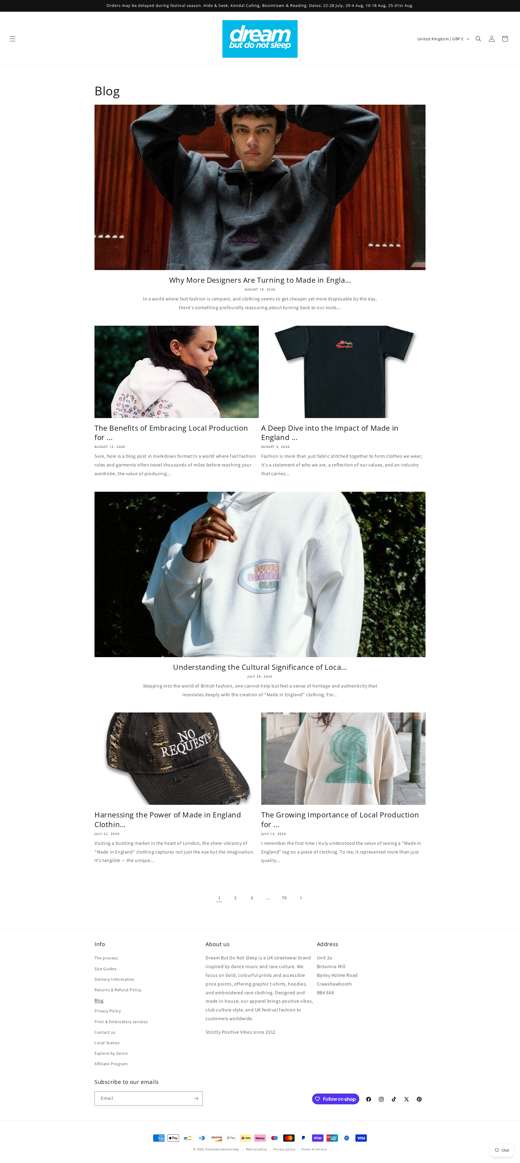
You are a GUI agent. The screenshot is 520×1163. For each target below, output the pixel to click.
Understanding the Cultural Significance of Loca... (260, 667)
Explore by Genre (111, 1053)
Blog (98, 1000)
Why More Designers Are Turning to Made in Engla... (260, 280)
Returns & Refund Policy (117, 989)
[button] (12, 38)
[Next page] (300, 897)
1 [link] (219, 897)
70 (284, 897)
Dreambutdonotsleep (222, 1149)
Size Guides (105, 968)
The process (106, 958)
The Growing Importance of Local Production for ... (340, 819)
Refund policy (256, 1149)
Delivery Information (114, 979)
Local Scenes (106, 1042)
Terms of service (314, 1149)
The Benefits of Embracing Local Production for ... (171, 432)
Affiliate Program (111, 1063)
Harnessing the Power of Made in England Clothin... (167, 819)
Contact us (105, 1032)
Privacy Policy (107, 1011)
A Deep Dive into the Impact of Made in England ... (330, 432)
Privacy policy (284, 1149)
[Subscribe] (196, 1098)
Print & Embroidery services (121, 1021)
